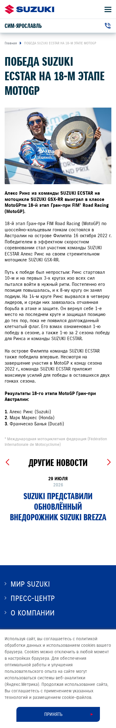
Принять (53, 714)
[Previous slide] (7, 462)
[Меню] (108, 9)
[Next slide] (109, 462)
